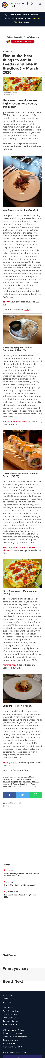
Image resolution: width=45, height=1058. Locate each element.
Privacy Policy (9, 1018)
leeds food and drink (16, 784)
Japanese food (9, 779)
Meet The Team (10, 1024)
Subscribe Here (10, 1014)
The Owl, (7, 302)
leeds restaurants (10, 786)
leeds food (30, 784)
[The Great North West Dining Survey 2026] (22, 894)
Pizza (34, 779)
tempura (14, 782)
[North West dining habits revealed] (22, 883)
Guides (28, 18)
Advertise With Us (11, 1011)
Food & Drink (15, 15)
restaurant (37, 786)
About (26, 22)
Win (15, 22)
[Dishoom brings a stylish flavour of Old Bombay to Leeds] (22, 873)
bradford (6, 782)
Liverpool (7, 1002)
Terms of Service (10, 1021)
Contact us (8, 1007)
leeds (5, 784)
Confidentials (10, 92)
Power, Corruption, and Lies (16, 421)
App (20, 22)
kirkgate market (25, 782)
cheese (28, 779)
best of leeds (29, 777)
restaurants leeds (25, 786)
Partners (36, 18)
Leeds (5, 998)
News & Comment (30, 15)
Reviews (6, 18)
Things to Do (17, 18)
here (26, 309)
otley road (20, 779)
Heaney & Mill (9, 762)
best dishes (18, 777)
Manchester (8, 995)
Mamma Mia (9, 665)
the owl (35, 782)
